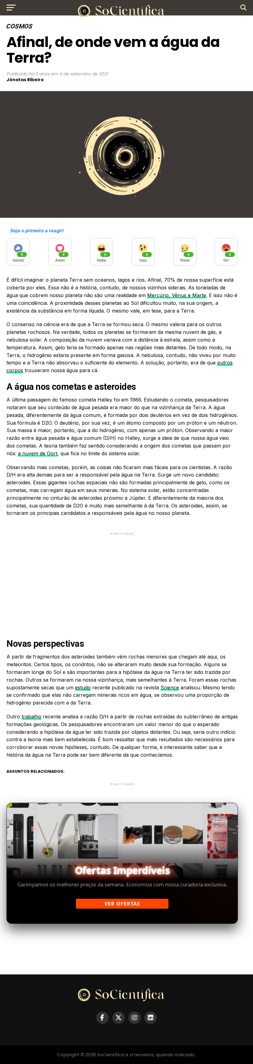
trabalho (31, 716)
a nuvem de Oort (37, 453)
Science (169, 687)
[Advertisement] (122, 579)
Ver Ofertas (122, 903)
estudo (83, 687)
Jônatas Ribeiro (25, 80)
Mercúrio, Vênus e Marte (176, 295)
